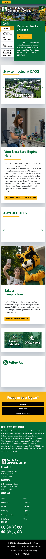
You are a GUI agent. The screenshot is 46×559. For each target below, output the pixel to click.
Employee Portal (7, 515)
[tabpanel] (29, 40)
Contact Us (23, 404)
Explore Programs (23, 413)
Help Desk (5, 519)
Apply (3, 498)
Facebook (3, 527)
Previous (3, 88)
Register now (24, 37)
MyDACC (27, 502)
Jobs (25, 498)
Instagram (14, 532)
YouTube (3, 532)
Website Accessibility (29, 550)
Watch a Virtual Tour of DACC (17, 319)
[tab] (7, 23)
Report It (27, 510)
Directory (4, 510)
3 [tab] (26, 100)
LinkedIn (14, 527)
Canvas (3, 506)
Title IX (26, 515)
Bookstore (5, 502)
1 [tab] (20, 100)
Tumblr (9, 527)
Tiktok (19, 532)
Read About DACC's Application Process (21, 198)
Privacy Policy (15, 550)
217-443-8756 (11, 451)
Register (26, 506)
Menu (6, 2)
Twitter (19, 527)
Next (42, 88)
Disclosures (11, 546)
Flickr (9, 532)
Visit (25, 519)
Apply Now (23, 409)
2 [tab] (23, 100)
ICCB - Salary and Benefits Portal (29, 546)
